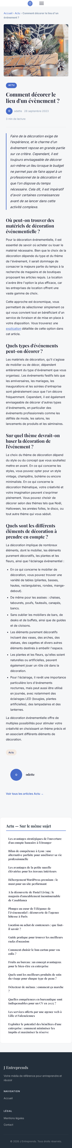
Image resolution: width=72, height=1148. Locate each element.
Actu (17, 13)
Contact (8, 1124)
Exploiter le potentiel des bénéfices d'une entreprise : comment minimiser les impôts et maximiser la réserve (34, 1028)
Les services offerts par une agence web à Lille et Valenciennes (35, 1014)
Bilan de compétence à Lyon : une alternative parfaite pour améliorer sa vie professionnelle (35, 855)
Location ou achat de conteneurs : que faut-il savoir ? (36, 927)
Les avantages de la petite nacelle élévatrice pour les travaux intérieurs (32, 869)
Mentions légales (14, 1118)
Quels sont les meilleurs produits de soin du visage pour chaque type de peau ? (34, 976)
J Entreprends (16, 1067)
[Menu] (41, 3)
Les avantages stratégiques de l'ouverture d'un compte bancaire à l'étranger (35, 840)
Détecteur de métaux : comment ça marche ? (36, 989)
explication (13, 328)
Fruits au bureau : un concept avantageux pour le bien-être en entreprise (34, 964)
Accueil (8, 13)
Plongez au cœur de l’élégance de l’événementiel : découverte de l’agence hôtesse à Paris (33, 912)
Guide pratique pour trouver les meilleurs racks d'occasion (35, 939)
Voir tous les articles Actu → (25, 793)
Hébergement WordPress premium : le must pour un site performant (33, 881)
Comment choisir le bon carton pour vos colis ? (34, 952)
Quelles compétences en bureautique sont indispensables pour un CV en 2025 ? (35, 1001)
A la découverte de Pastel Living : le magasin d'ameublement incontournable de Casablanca (34, 896)
